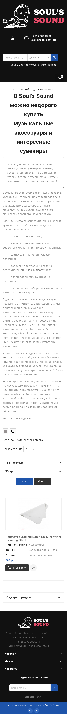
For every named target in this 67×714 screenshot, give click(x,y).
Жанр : (10, 550)
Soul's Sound (53, 705)
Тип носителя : (16, 544)
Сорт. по (8, 440)
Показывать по (13, 449)
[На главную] (14, 89)
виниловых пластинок (35, 270)
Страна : (11, 555)
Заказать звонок (43, 39)
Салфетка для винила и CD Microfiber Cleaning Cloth (33, 538)
